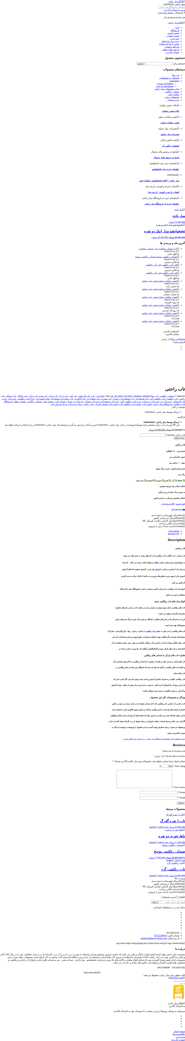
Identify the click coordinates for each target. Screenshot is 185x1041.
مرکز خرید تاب (75, 404)
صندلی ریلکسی (171, 91)
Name (181, 792)
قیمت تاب (147, 404)
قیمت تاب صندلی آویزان (106, 404)
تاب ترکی (52, 396)
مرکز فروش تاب (59, 404)
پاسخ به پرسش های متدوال (166, 157)
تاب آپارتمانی (84, 396)
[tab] (89, 531)
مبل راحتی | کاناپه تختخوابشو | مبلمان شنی (159, 180)
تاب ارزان (63, 396)
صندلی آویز (60, 401)
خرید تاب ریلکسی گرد (130, 401)
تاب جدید (43, 396)
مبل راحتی (89, 404)
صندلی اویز (48, 401)
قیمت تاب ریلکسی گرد (130, 404)
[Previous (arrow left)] (184, 983)
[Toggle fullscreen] (178, 981)
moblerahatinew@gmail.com (154, 938)
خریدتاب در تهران (75, 401)
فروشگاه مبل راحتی (162, 404)
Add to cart (179, 438)
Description (174, 531)
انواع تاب (100, 396)
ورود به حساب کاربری (174, 10)
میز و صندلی (173, 100)
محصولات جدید (172, 97)
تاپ (71, 399)
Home (182, 339)
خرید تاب (12, 399)
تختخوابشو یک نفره (164, 86)
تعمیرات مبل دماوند (170, 134)
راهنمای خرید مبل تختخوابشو (165, 169)
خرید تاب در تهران (150, 401)
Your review (178, 787)
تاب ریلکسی (172, 399)
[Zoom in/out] (175, 981)
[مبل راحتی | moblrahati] (176, 1)
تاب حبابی (33, 396)
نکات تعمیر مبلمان (170, 111)
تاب (93, 396)
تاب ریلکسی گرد (157, 399)
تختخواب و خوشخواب (169, 78)
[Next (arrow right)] (181, 983)
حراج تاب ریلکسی (25, 399)
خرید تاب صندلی (92, 401)
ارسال (154, 902)
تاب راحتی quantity (176, 435)
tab (112, 396)
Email (181, 797)
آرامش (157, 569)
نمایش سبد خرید (165, 12)
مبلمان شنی (173, 94)
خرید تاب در (166, 401)
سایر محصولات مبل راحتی (166, 89)
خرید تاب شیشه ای (110, 401)
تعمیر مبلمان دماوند (170, 122)
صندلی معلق (20, 401)
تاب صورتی (106, 399)
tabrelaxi (146, 396)
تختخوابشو (174, 80)
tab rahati (119, 396)
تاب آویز (73, 396)
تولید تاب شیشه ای (60, 399)
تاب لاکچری (79, 399)
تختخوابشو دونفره (165, 83)
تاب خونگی (11, 396)
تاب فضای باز (93, 399)
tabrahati (137, 396)
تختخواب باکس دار (170, 146)
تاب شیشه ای (141, 399)
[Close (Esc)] (184, 981)
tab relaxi (128, 396)
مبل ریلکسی (150, 631)
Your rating (179, 766)
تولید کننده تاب (42, 399)
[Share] (181, 981)
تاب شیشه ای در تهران (123, 399)
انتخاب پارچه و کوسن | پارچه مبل (163, 192)
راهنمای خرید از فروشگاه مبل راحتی (161, 204)
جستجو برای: (179, 63)
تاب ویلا (175, 75)
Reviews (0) (173, 533)
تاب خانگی (22, 396)
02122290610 (160, 935)
